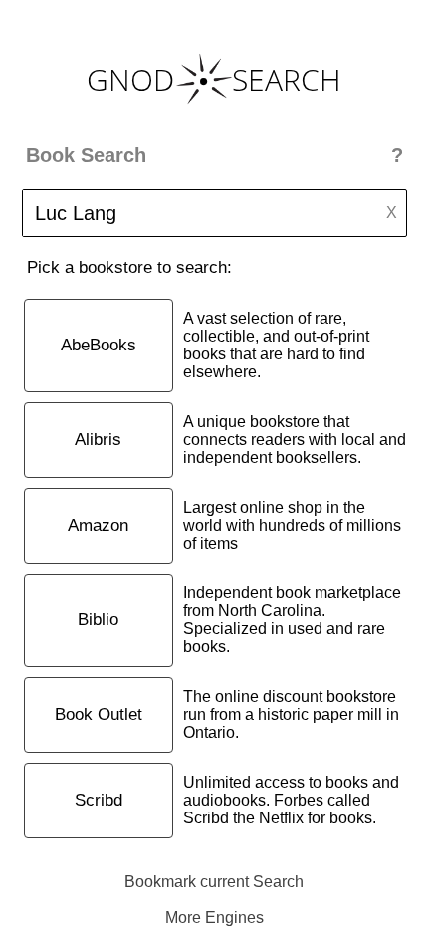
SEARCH (286, 79)
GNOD (130, 79)
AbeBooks (98, 345)
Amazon (98, 525)
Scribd (98, 800)
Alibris (98, 439)
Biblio (98, 619)
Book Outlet (98, 714)
